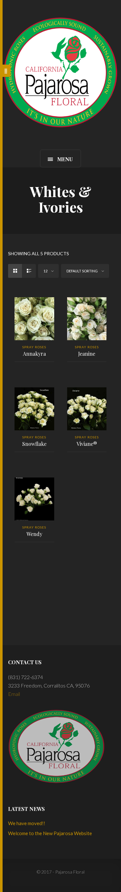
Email (14, 694)
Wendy (34, 533)
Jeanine (86, 353)
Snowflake (34, 443)
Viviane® (86, 443)
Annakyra (34, 353)
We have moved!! (26, 823)
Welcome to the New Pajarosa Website (50, 833)
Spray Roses (34, 347)
